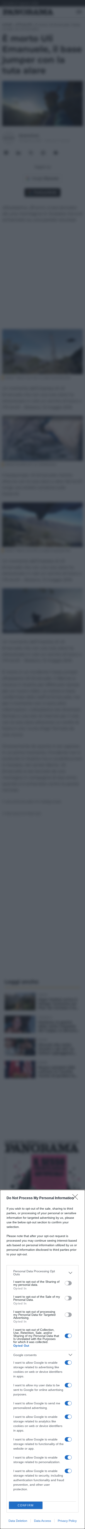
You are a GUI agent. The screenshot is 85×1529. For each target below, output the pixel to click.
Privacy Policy (67, 1520)
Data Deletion (17, 1520)
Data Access (42, 1520)
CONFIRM (26, 1505)
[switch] (68, 1283)
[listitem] (42, 1273)
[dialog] (42, 1359)
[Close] (76, 1198)
